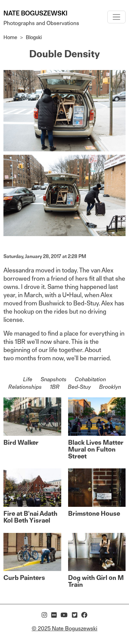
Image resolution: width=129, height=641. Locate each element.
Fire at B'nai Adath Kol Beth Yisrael (30, 517)
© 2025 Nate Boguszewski (64, 628)
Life (27, 379)
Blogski (34, 37)
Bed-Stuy (79, 387)
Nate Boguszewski (35, 13)
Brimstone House (94, 513)
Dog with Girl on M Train (96, 581)
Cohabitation (90, 379)
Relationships (25, 387)
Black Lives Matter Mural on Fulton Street (95, 449)
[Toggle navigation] (116, 17)
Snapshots (53, 379)
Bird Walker (21, 442)
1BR (55, 387)
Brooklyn (110, 387)
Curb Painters (24, 577)
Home (10, 37)
